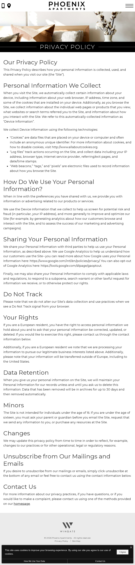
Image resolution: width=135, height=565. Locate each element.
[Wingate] (67, 527)
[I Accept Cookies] (131, 547)
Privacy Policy (61, 541)
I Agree (122, 552)
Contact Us (100, 561)
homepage (22, 504)
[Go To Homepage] (67, 6)
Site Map (76, 541)
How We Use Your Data (34, 561)
